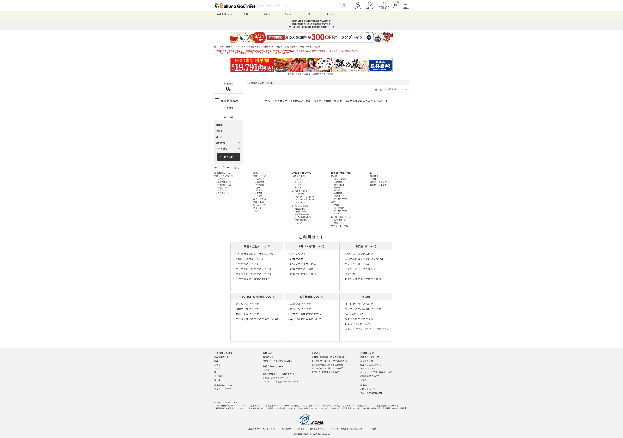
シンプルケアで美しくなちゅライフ (338, 405)
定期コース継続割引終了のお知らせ (328, 357)
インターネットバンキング (360, 269)
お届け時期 (296, 259)
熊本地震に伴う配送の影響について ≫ (311, 23)
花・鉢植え (219, 375)
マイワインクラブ (222, 389)
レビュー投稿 (277, 377)
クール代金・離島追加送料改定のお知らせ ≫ (312, 27)
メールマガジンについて (359, 304)
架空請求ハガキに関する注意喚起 (327, 368)
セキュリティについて (357, 324)
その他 (366, 296)
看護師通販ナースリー (386, 405)
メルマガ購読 (278, 373)
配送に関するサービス (303, 264)
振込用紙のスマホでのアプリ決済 (364, 259)
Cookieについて (354, 314)
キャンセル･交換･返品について (257, 296)
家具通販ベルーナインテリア (278, 405)
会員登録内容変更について (305, 319)
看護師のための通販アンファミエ (230, 408)
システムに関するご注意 (359, 319)
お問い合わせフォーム (370, 389)
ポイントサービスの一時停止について (329, 360)
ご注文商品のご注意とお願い (252, 279)
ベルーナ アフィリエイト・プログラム (367, 329)
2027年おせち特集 (301, 172)
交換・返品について (247, 314)
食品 (255, 172)
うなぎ (217, 368)
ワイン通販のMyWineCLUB (227, 405)
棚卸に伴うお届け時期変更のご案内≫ (311, 20)
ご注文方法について (247, 264)
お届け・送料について (311, 246)
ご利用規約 (286, 429)
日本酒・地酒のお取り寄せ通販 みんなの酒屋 (383, 408)
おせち (217, 364)
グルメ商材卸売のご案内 (371, 392)
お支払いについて (365, 246)
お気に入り (268, 357)
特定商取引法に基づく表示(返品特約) (347, 429)
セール (217, 379)
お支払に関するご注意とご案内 (363, 279)
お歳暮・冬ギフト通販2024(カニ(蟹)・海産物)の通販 (273, 46)
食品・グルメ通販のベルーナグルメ (231, 46)
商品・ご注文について (257, 246)
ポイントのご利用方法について (254, 274)
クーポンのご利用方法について (254, 269)
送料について (298, 254)
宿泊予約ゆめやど (256, 408)
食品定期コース (222, 172)
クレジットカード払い (358, 264)
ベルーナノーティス (320, 408)
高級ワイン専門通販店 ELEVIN (346, 408)
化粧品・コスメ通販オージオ (307, 405)
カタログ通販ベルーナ (252, 405)
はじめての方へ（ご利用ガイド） (261, 429)
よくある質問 (366, 360)
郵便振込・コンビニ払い (359, 254)
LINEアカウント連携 (281, 381)
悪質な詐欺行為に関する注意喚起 (327, 364)
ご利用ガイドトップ (369, 357)
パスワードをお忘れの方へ (305, 314)
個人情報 (300, 429)
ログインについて (300, 309)
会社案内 (372, 429)
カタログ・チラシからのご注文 (277, 360)
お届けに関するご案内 (303, 274)
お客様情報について (311, 296)
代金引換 (350, 274)
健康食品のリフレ (365, 405)
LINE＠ (266, 370)
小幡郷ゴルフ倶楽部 (276, 408)
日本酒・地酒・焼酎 (341, 172)
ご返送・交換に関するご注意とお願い (258, 319)
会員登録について (300, 304)
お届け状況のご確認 (301, 269)
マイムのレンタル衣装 (298, 408)
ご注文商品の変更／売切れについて (256, 254)
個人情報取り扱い (317, 429)
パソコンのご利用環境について (363, 309)
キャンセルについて (247, 304)
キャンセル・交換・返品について (376, 372)
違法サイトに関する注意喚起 (325, 372)
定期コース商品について (250, 259)
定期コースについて (247, 309)
